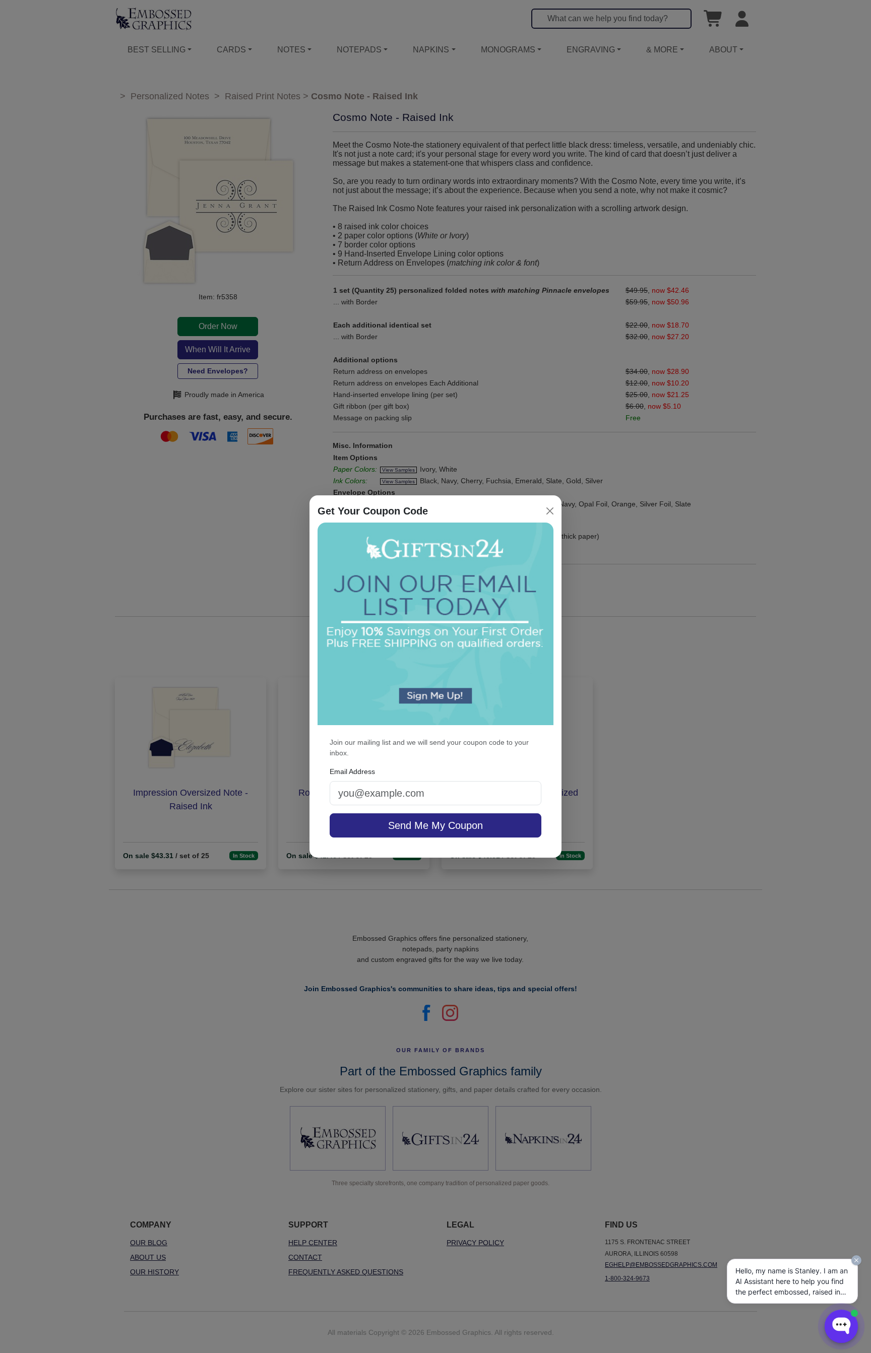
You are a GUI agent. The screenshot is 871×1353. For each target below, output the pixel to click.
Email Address (352, 771)
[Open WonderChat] (841, 1326)
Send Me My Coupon (435, 825)
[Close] (549, 511)
